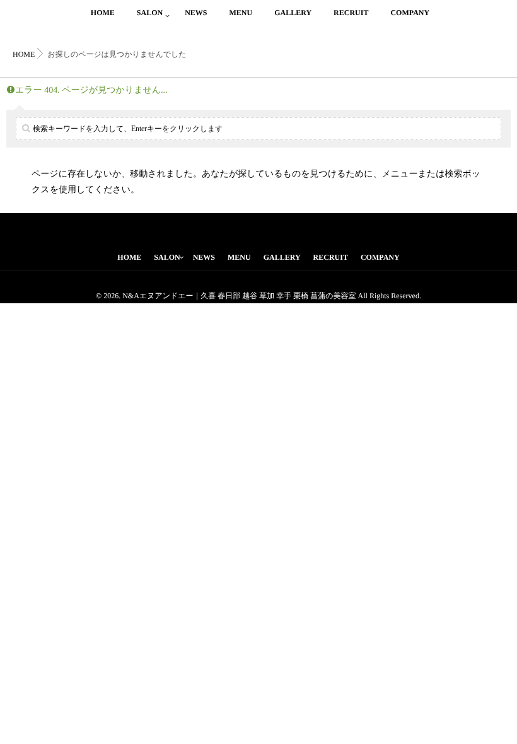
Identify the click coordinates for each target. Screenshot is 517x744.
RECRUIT (351, 12)
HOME (103, 12)
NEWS (196, 12)
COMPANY (409, 12)
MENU (240, 12)
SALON (150, 12)
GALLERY (292, 12)
